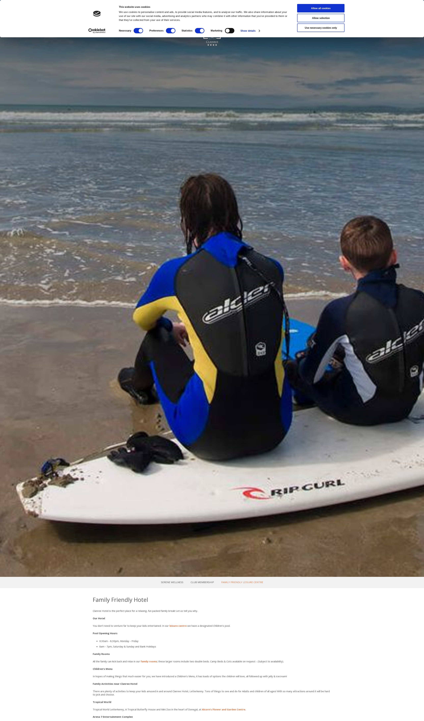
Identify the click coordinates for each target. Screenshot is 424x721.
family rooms (149, 661)
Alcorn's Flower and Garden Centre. (224, 709)
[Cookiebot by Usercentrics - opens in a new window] (96, 30)
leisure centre (178, 625)
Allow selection (321, 18)
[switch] (170, 30)
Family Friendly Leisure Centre (242, 582)
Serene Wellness (172, 582)
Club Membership (202, 582)
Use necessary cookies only (321, 27)
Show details (248, 30)
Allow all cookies (321, 8)
